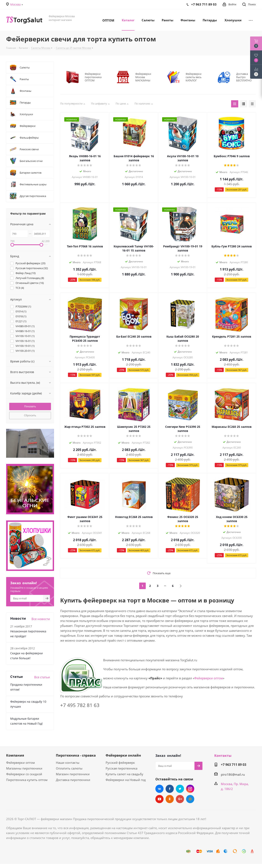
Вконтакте (159, 789)
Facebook (170, 789)
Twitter (180, 789)
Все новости (41, 619)
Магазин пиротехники (73, 774)
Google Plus (180, 799)
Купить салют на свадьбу (124, 774)
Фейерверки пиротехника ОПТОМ (93, 77)
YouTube (159, 799)
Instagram (190, 789)
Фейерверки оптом (208, 678)
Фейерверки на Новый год (126, 780)
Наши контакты (67, 762)
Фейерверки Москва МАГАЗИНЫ (143, 77)
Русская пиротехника (121, 768)
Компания (15, 755)
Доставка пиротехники (73, 780)
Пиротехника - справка (76, 755)
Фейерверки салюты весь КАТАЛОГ (194, 77)
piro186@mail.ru (233, 774)
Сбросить (30, 415)
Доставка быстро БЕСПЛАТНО (244, 77)
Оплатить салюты (69, 768)
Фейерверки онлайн (123, 755)
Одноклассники (170, 799)
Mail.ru (190, 799)
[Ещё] (250, 20)
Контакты (223, 755)
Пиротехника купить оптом (26, 780)
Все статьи (42, 677)
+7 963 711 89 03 (233, 764)
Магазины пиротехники (24, 768)
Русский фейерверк (120, 762)
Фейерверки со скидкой (24, 774)
